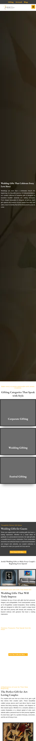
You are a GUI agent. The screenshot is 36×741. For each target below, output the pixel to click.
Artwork (18, 2)
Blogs (26, 2)
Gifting (10, 2)
